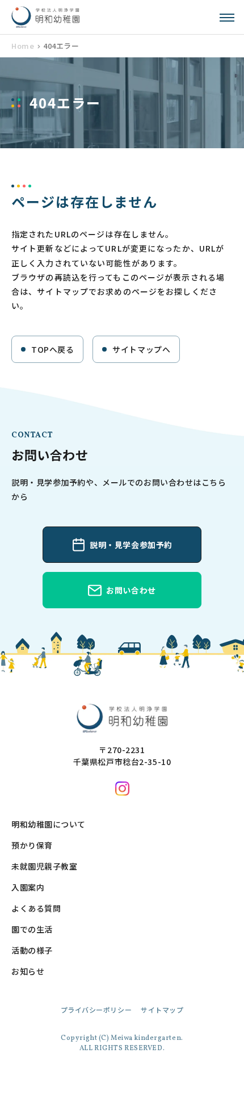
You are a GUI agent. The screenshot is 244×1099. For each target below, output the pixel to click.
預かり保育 (32, 845)
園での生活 (32, 929)
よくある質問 (36, 908)
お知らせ (27, 971)
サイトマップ (162, 1009)
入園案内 (27, 887)
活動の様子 (32, 950)
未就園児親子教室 (44, 866)
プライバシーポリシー (96, 1009)
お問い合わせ (130, 590)
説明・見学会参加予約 (131, 544)
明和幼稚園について (48, 824)
